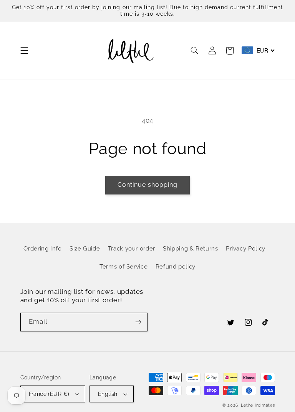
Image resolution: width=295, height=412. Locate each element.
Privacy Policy (245, 248)
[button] (24, 50)
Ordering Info (42, 248)
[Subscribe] (138, 322)
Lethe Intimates (258, 405)
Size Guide (85, 248)
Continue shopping (148, 184)
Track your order (131, 248)
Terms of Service (123, 266)
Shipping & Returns (190, 248)
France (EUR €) (49, 394)
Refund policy (176, 266)
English (108, 394)
